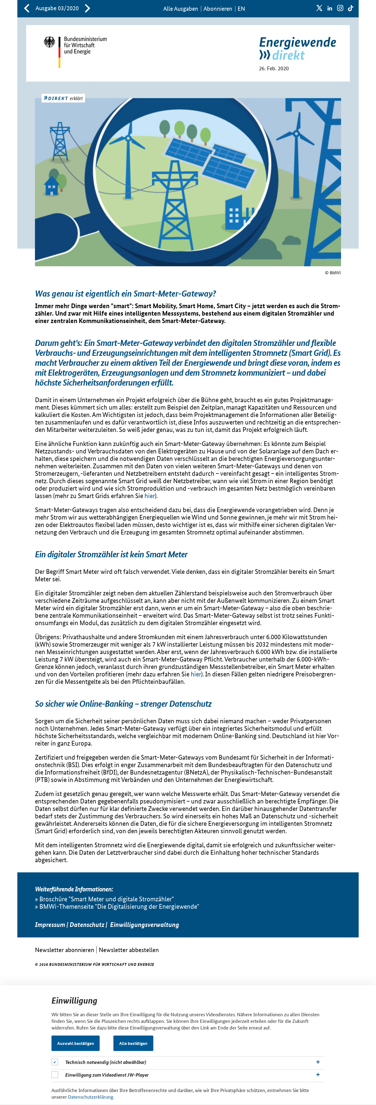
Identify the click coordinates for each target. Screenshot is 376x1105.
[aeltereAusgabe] (26, 9)
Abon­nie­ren (217, 8)
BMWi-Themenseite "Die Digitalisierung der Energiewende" (119, 906)
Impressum (50, 925)
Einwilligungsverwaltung (144, 925)
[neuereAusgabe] (87, 9)
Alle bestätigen (133, 1043)
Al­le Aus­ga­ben (180, 8)
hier (150, 496)
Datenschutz (87, 925)
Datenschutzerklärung (90, 1096)
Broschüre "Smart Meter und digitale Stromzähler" (106, 899)
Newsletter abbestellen (129, 949)
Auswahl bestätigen (75, 1043)
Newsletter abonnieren (64, 949)
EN (241, 8)
